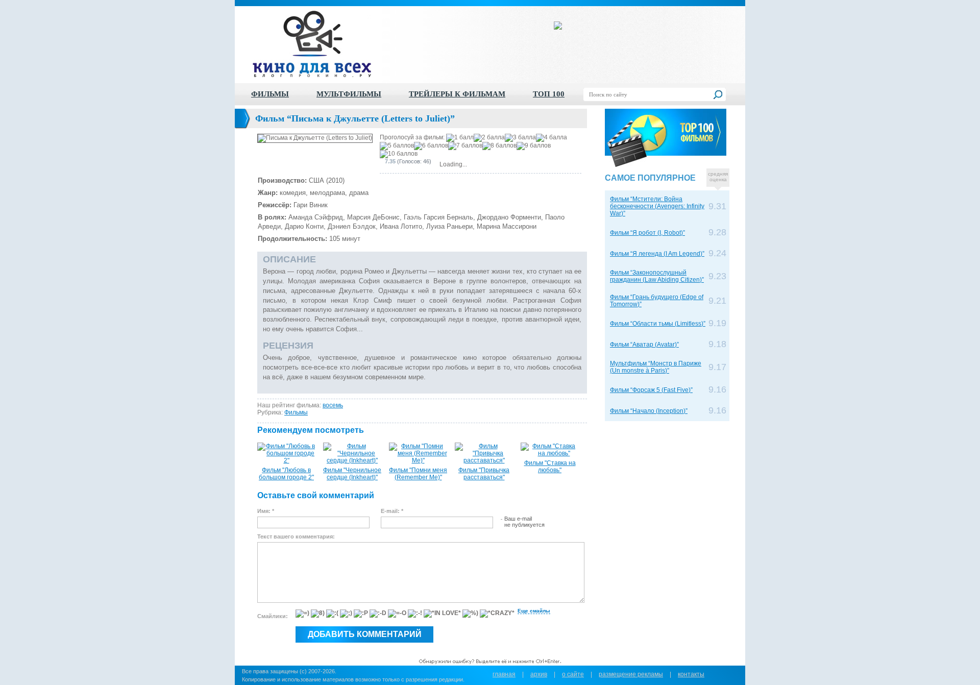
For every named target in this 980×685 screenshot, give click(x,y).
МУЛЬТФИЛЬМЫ (348, 94)
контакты (691, 674)
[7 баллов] (465, 146)
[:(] (332, 613)
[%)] (470, 613)
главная (504, 674)
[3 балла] (520, 138)
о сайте (573, 674)
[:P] (361, 613)
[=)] (302, 613)
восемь (333, 405)
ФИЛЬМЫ (270, 94)
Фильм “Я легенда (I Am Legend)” (657, 253)
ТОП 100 (549, 94)
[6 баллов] (431, 146)
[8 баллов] (499, 146)
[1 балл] (460, 138)
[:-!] (415, 613)
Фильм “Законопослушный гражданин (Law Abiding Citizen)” (657, 276)
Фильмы (296, 412)
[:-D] (378, 613)
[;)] (346, 613)
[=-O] (397, 613)
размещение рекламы (631, 674)
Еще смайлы (534, 611)
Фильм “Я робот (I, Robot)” (647, 232)
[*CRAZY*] (497, 613)
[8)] (318, 613)
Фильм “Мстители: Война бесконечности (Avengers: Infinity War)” (657, 206)
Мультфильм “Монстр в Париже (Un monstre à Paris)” (655, 367)
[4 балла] (551, 138)
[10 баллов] (399, 154)
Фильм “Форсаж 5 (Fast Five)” (651, 390)
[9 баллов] (534, 146)
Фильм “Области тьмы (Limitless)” (657, 323)
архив (538, 674)
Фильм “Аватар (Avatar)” (644, 344)
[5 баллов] (397, 146)
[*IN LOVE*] (442, 613)
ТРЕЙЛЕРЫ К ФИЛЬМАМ (457, 94)
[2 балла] (489, 138)
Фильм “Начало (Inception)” (649, 410)
